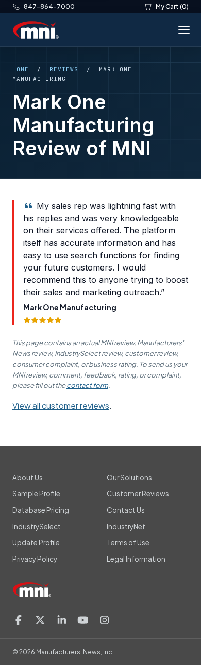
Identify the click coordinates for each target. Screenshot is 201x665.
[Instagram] (104, 620)
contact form (87, 385)
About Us (27, 477)
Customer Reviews (138, 493)
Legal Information (136, 558)
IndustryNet (126, 526)
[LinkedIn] (62, 620)
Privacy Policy (34, 558)
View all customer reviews (60, 405)
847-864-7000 (49, 6)
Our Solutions (129, 477)
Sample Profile (36, 493)
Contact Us (126, 510)
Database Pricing (40, 510)
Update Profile (36, 542)
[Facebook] (18, 620)
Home (20, 69)
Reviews (63, 69)
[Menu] (182, 30)
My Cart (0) (172, 6)
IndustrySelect (36, 526)
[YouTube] (83, 620)
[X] (40, 620)
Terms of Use (128, 542)
